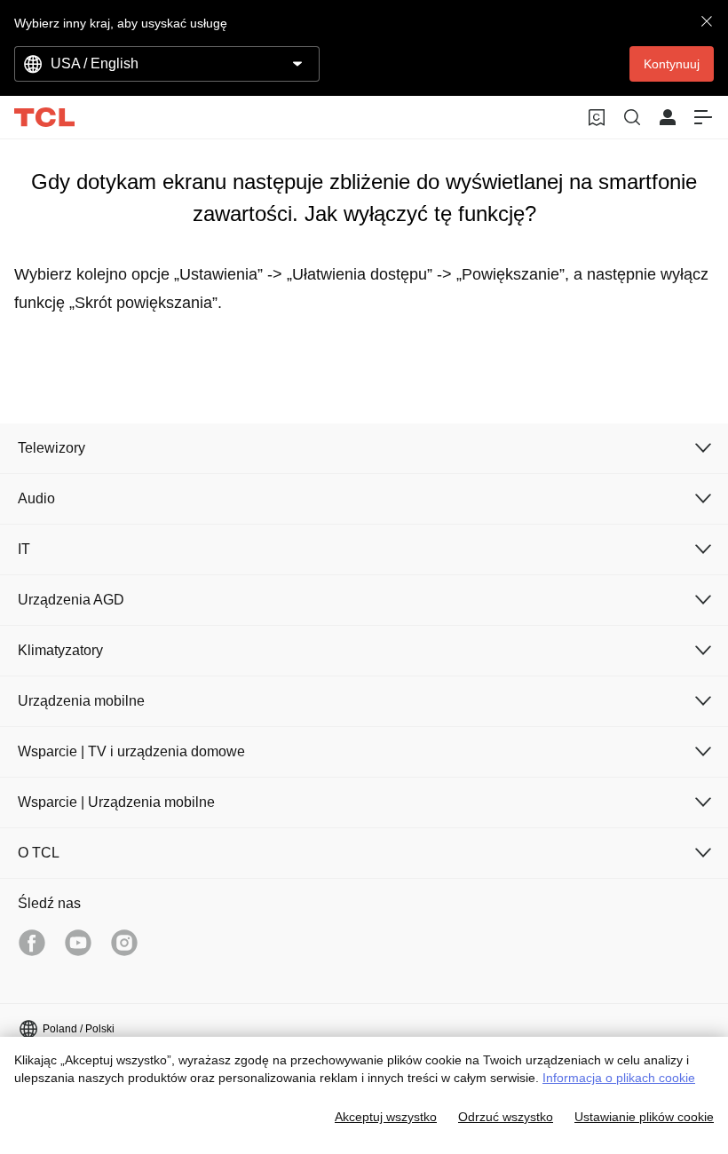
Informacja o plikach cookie (618, 1078)
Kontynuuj (672, 64)
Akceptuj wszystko (386, 1117)
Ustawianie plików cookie (644, 1117)
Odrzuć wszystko (505, 1117)
